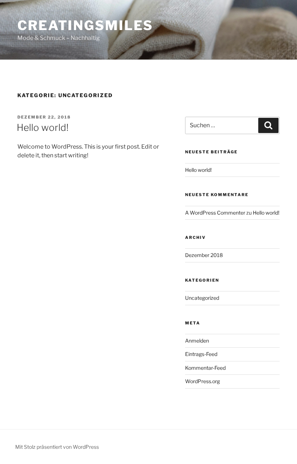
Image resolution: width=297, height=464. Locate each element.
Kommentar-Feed (205, 368)
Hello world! (42, 127)
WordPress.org (202, 381)
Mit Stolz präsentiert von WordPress (57, 447)
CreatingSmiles (85, 25)
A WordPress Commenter (215, 213)
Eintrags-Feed (201, 354)
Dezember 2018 (204, 255)
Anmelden (197, 340)
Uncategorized (202, 298)
